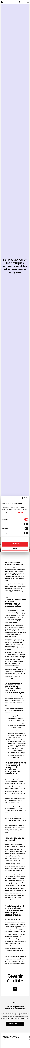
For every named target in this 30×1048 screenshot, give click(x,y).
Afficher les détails (21, 539)
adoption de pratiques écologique (14, 922)
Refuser (15, 548)
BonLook (23, 875)
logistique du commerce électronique (15, 959)
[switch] (26, 524)
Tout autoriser (15, 543)
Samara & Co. (15, 668)
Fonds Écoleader (10, 919)
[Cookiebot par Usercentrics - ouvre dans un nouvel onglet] (22, 498)
